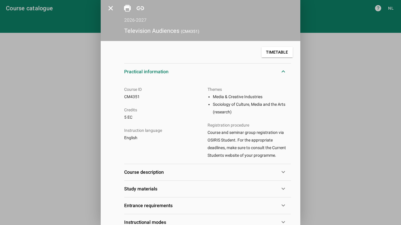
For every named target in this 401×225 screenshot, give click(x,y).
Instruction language (143, 130)
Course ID (133, 89)
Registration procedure (228, 125)
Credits (130, 110)
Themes (215, 89)
